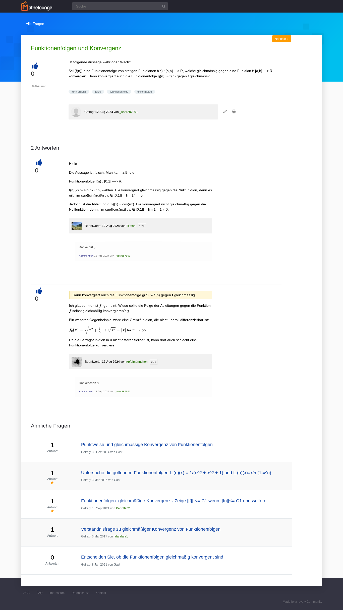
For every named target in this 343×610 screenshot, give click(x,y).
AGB (26, 593)
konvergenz (79, 91)
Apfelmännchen (137, 361)
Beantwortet (93, 226)
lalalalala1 (121, 536)
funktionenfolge (119, 91)
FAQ (39, 593)
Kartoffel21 (123, 508)
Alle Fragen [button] (35, 24)
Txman (131, 226)
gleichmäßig (144, 91)
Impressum (57, 593)
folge (98, 91)
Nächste (282, 39)
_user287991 (129, 112)
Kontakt (101, 593)
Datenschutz (80, 593)
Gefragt (89, 112)
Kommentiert (86, 255)
